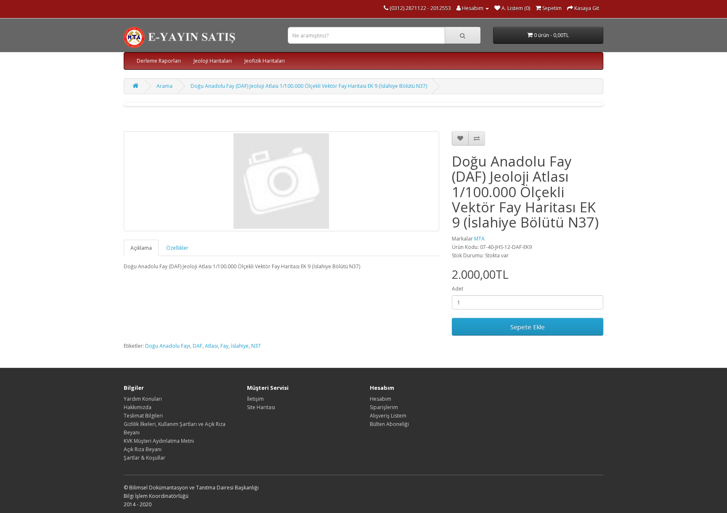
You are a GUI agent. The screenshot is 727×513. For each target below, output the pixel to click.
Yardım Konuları (143, 398)
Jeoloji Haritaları (213, 60)
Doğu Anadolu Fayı (167, 345)
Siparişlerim (384, 407)
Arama (164, 86)
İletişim (255, 398)
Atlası (211, 345)
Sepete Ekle (527, 327)
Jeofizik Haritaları (264, 60)
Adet (457, 288)
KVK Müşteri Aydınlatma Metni (159, 440)
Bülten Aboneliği (389, 424)
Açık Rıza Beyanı (143, 449)
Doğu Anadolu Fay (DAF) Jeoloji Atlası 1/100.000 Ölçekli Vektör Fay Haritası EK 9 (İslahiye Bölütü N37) (309, 86)
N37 (256, 345)
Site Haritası (261, 407)
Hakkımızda (137, 407)
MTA (479, 238)
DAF (197, 345)
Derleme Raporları (159, 60)
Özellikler (177, 247)
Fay (224, 345)
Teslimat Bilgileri (143, 415)
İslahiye (240, 345)
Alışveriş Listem (388, 415)
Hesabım (380, 398)
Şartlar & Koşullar (144, 457)
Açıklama (141, 247)
